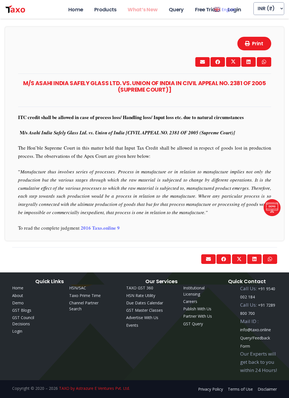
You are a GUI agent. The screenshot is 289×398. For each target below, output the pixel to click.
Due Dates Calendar (144, 303)
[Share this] (218, 62)
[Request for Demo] (272, 214)
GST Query (193, 323)
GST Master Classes (144, 310)
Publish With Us (197, 308)
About (17, 295)
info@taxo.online (255, 329)
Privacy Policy (210, 389)
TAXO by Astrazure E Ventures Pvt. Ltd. (94, 388)
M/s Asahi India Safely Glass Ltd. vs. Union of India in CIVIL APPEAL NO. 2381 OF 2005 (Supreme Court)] (144, 86)
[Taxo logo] (15, 9)
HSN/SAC (77, 288)
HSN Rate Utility (140, 295)
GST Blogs (21, 310)
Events (132, 325)
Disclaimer (267, 389)
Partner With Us (197, 316)
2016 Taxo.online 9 (100, 227)
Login (17, 331)
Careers (190, 301)
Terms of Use (240, 389)
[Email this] (202, 62)
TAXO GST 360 (139, 288)
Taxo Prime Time (85, 295)
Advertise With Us (142, 317)
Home (17, 288)
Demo (18, 303)
